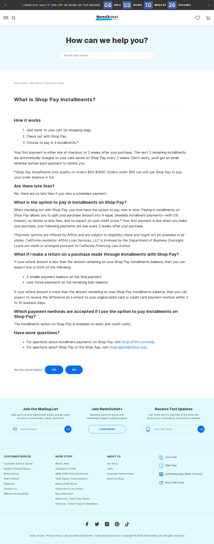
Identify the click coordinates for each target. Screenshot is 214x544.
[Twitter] (96, 524)
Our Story (112, 463)
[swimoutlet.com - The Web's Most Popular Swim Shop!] (107, 17)
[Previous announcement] (5, 5)
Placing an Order (54, 83)
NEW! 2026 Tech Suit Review (71, 473)
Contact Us (10, 488)
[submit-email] (67, 429)
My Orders (36, 83)
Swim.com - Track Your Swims (72, 498)
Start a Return (12, 478)
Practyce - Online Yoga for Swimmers (76, 503)
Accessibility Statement (78, 535)
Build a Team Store (66, 483)
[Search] (13, 18)
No (74, 369)
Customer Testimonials (120, 473)
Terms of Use (36, 535)
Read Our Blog (115, 478)
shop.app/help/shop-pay (128, 347)
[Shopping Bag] (208, 17)
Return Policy (11, 473)
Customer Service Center (18, 463)
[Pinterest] (117, 524)
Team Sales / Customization (71, 478)
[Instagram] (107, 524)
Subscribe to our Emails (69, 488)
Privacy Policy (55, 535)
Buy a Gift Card (64, 493)
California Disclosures (108, 535)
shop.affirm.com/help (138, 342)
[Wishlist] (197, 17)
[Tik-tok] (127, 524)
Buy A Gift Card (174, 482)
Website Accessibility (16, 493)
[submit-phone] (201, 429)
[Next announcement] (208, 5)
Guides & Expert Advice (17, 468)
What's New (62, 463)
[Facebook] (86, 524)
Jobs (110, 468)
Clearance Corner (65, 468)
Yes (54, 369)
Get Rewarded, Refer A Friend (183, 474)
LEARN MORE (107, 429)
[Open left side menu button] (5, 17)
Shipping (9, 483)
